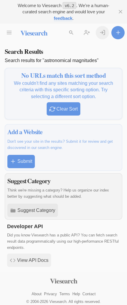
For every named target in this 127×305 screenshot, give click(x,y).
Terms (64, 294)
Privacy (50, 294)
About (37, 294)
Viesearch (33, 32)
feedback (63, 18)
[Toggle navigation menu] (9, 32)
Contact (89, 294)
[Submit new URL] (118, 32)
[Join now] (86, 32)
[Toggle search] (71, 32)
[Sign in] (102, 32)
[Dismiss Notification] (120, 11)
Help (76, 294)
